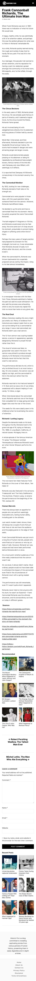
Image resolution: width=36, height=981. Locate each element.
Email (4, 818)
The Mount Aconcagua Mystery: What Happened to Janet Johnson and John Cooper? (9, 676)
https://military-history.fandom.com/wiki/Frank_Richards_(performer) (18, 646)
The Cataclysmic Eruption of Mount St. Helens (26, 674)
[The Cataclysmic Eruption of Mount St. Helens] (26, 664)
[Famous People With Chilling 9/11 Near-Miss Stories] (9, 885)
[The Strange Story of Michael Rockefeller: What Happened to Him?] (26, 690)
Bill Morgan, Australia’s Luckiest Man (9, 701)
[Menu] (33, 3)
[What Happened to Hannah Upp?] (9, 907)
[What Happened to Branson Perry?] (26, 714)
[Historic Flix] (13, 3)
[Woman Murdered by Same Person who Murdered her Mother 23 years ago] (26, 907)
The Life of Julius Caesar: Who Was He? (8, 725)
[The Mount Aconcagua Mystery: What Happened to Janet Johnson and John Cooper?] (9, 664)
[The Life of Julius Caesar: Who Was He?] (9, 714)
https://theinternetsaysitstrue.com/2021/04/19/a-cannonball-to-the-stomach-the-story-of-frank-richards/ (17, 619)
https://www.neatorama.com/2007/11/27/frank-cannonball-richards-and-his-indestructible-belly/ (18, 636)
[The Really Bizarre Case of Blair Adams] (26, 885)
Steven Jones (7, 19)
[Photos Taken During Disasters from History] (26, 862)
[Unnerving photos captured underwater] (9, 862)
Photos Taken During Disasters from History (26, 873)
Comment (6, 780)
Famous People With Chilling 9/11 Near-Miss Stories (9, 895)
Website (5, 828)
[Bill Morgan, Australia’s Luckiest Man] (9, 690)
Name (5, 808)
